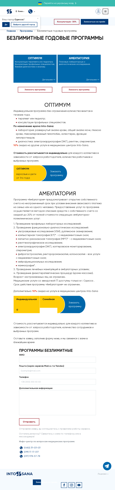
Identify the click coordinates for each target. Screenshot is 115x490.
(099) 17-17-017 (31, 451)
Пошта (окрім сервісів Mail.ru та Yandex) (41, 366)
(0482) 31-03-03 (32, 447)
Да (6, 24)
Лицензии (102, 474)
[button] (21, 11)
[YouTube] (79, 485)
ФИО (22, 354)
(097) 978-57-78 (32, 456)
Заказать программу (35, 89)
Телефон (24, 377)
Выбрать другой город (24, 24)
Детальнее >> (48, 79)
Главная (11, 31)
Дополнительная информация (35, 388)
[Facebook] (64, 485)
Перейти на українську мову (59, 3)
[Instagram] (71, 485)
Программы (26, 31)
